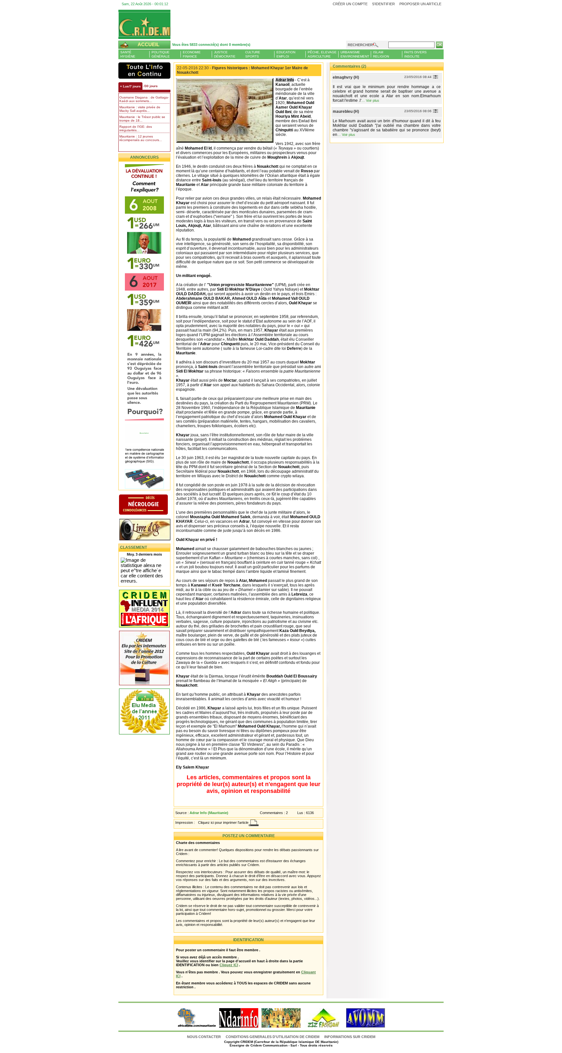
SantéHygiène (127, 54)
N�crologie (150, 505)
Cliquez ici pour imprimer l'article (223, 822)
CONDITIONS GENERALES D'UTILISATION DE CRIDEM (272, 1037)
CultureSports (252, 54)
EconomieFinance (192, 54)
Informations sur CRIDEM (349, 1037)
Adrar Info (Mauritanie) (209, 813)
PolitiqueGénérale (161, 54)
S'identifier (383, 4)
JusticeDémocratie (224, 54)
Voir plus (372, 100)
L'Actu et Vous (144, 70)
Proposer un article (420, 4)
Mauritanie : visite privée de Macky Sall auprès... (139, 108)
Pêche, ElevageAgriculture (322, 54)
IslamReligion (381, 54)
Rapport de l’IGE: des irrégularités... (135, 128)
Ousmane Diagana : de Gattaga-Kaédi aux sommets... (144, 99)
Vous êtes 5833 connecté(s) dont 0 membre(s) (211, 44)
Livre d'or (150, 530)
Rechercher (360, 45)
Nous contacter (204, 1037)
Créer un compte (350, 4)
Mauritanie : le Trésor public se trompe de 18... (142, 118)
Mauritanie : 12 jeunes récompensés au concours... (140, 138)
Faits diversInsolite (415, 54)
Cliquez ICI (229, 965)
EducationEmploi (285, 54)
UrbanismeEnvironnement (355, 54)
